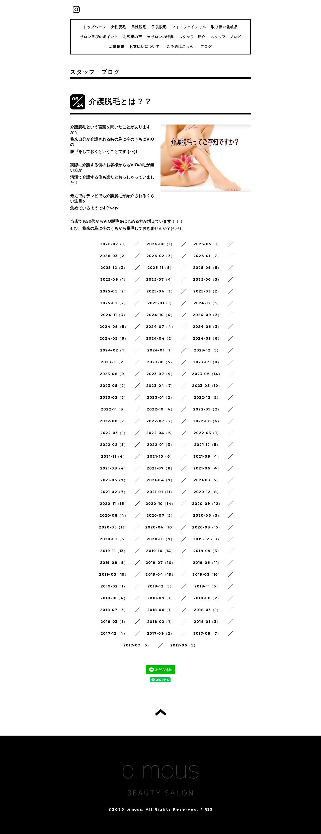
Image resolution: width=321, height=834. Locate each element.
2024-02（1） (114, 350)
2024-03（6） (207, 338)
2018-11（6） (207, 586)
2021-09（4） (207, 456)
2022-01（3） (160, 444)
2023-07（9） (160, 374)
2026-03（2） (114, 256)
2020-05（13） (114, 527)
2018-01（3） (207, 621)
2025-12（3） (114, 267)
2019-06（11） (207, 562)
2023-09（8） (207, 362)
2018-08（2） (207, 598)
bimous (134, 809)
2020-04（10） (160, 527)
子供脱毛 (159, 27)
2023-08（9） (114, 374)
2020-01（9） (160, 539)
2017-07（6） (137, 645)
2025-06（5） (207, 279)
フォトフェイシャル (189, 27)
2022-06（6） (207, 421)
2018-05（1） (207, 610)
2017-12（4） (114, 633)
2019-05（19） (113, 574)
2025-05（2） (114, 291)
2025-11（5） (160, 267)
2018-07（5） (114, 610)
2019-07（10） (160, 562)
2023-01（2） (160, 397)
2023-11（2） (114, 362)
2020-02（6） (114, 539)
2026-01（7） (207, 256)
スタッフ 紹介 (192, 36)
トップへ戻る (160, 712)
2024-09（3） (207, 315)
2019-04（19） (160, 574)
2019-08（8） (114, 562)
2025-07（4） (160, 279)
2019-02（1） (114, 586)
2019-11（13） (113, 551)
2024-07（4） (160, 326)
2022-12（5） (207, 397)
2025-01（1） (160, 303)
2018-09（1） (160, 598)
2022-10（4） (160, 409)
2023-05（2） (114, 385)
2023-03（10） (207, 385)
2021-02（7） (114, 492)
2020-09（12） (207, 503)
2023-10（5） (160, 362)
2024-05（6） (114, 338)
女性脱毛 (118, 27)
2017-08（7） (207, 633)
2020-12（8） (207, 492)
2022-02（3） (114, 444)
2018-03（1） (114, 621)
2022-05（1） (113, 433)
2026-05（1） (207, 244)
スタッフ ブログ (226, 36)
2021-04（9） (161, 480)
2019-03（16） (207, 574)
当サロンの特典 (160, 36)
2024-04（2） (160, 338)
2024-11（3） (114, 315)
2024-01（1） (160, 350)
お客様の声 (132, 36)
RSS (208, 809)
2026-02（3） (160, 256)
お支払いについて (144, 46)
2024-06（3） (207, 326)
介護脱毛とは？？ (120, 101)
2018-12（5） (160, 586)
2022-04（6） (160, 433)
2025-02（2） (114, 303)
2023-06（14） (207, 374)
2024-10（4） (160, 315)
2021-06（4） (207, 468)
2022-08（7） (114, 421)
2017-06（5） (184, 645)
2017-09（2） (160, 633)
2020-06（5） (207, 515)
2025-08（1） (114, 279)
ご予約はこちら (182, 46)
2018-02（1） (160, 621)
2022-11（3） (114, 409)
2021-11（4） (114, 456)
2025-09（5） (207, 267)
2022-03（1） (207, 433)
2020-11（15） (114, 503)
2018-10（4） (113, 598)
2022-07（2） (160, 421)
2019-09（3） (207, 551)
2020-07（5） (160, 515)
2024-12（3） (207, 303)
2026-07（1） (114, 244)
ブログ (206, 46)
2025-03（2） (207, 291)
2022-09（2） (207, 409)
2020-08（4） (114, 515)
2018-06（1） (160, 610)
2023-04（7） (160, 385)
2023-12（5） (207, 350)
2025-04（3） (160, 291)
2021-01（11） (160, 492)
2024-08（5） (114, 326)
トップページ (94, 27)
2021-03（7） (207, 480)
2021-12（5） (207, 444)
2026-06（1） (160, 244)
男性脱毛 (139, 27)
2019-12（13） (207, 539)
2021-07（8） (160, 468)
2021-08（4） (114, 468)
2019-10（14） (160, 551)
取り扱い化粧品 (224, 27)
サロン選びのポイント (99, 36)
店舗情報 (116, 46)
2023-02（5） (114, 397)
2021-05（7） (114, 480)
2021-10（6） (160, 456)
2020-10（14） (160, 503)
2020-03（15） (207, 527)
